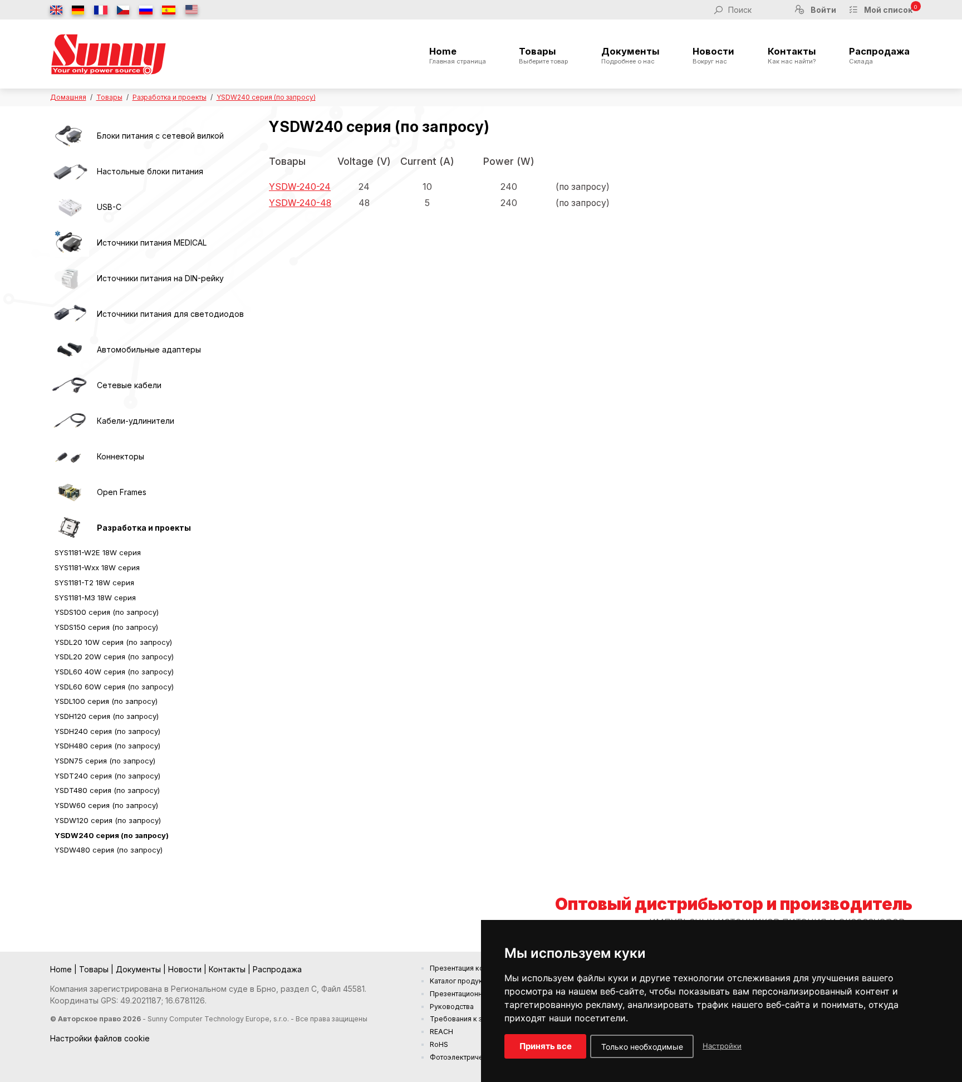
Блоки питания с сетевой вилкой (160, 135)
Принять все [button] (545, 1046)
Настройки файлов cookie (100, 1038)
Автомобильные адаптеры (149, 349)
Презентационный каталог (474, 994)
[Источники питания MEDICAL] (69, 243)
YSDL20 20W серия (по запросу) (114, 656)
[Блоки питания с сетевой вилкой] (69, 136)
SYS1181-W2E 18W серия (98, 552)
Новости (713, 56)
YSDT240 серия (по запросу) (107, 775)
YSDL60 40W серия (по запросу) (114, 671)
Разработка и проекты (169, 97)
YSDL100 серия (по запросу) (106, 701)
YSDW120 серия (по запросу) (108, 820)
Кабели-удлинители (135, 420)
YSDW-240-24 (300, 187)
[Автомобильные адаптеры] (69, 350)
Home (457, 56)
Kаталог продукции (462, 981)
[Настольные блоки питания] (69, 171)
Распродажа (879, 56)
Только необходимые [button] (642, 1046)
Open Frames (121, 492)
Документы (630, 56)
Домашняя (68, 97)
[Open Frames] (69, 492)
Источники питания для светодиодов (170, 314)
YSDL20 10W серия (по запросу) (113, 642)
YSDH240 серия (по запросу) (107, 731)
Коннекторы (120, 456)
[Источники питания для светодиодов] (69, 314)
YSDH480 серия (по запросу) (107, 745)
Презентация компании (469, 968)
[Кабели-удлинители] (69, 421)
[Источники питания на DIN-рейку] (69, 278)
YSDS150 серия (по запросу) (106, 627)
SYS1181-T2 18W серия (94, 582)
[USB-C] (69, 207)
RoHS (439, 1044)
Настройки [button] (722, 1045)
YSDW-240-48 (300, 203)
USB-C (109, 207)
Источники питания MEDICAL (152, 242)
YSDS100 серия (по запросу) (107, 612)
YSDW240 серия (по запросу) (266, 97)
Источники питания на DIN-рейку (160, 278)
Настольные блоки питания (150, 171)
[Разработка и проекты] (69, 528)
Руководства (452, 1006)
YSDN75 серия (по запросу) (105, 760)
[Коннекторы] (69, 457)
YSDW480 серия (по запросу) (109, 849)
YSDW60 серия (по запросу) (106, 805)
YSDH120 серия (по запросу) (107, 716)
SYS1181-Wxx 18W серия (97, 567)
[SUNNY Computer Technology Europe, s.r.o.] (108, 54)
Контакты (792, 56)
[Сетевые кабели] (69, 385)
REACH (441, 1031)
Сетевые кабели (129, 385)
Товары (543, 56)
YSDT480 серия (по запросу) (107, 790)
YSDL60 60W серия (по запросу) (114, 686)
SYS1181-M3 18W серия (95, 597)
